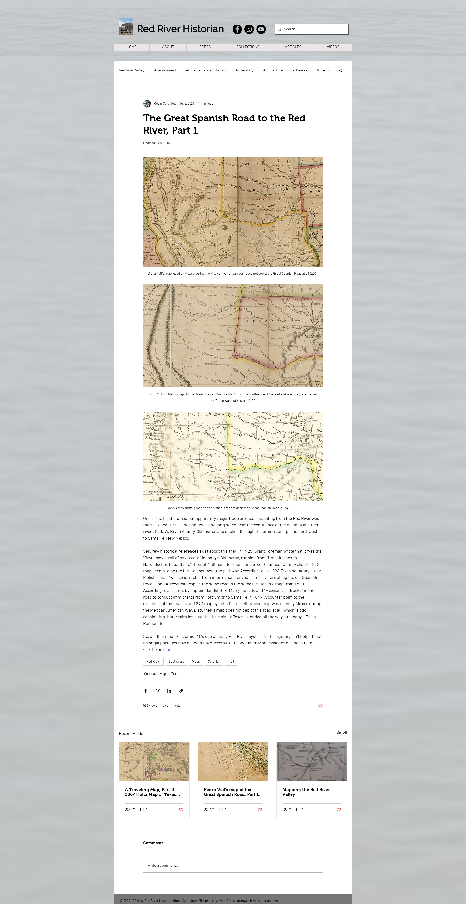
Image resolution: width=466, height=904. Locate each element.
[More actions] (320, 104)
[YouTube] (261, 29)
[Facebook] (237, 29)
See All (342, 733)
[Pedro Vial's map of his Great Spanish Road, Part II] (233, 761)
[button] (341, 70)
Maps (196, 662)
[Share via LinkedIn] (169, 690)
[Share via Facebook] (145, 690)
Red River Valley (131, 70)
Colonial (214, 662)
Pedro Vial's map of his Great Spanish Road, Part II (232, 792)
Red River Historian (180, 28)
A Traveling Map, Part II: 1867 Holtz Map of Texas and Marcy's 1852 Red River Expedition (153, 792)
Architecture (273, 70)
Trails (175, 674)
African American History (206, 70)
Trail (231, 662)
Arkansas (299, 70)
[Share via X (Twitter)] (157, 690)
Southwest (176, 662)
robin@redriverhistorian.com (257, 901)
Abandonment (165, 70)
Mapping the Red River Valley (306, 792)
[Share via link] (181, 690)
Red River (153, 662)
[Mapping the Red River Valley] (312, 761)
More (321, 70)
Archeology (244, 70)
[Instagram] (249, 29)
